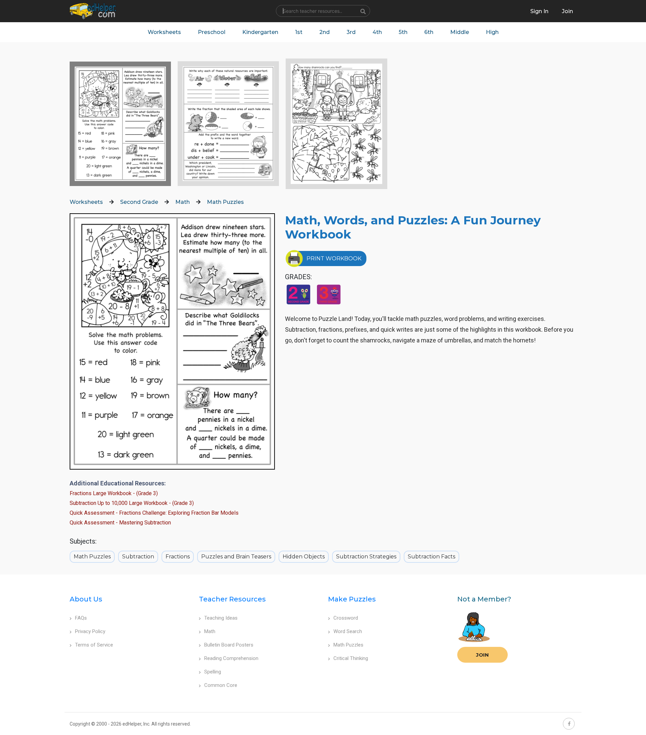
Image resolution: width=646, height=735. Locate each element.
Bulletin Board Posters (228, 645)
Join (482, 655)
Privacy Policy (90, 631)
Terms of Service (94, 645)
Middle (459, 32)
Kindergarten (260, 32)
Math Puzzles (225, 202)
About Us (86, 599)
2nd (324, 32)
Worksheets (164, 32)
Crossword (345, 618)
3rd (351, 32)
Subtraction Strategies (366, 556)
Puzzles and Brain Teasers (236, 556)
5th (403, 32)
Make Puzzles (352, 599)
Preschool (211, 32)
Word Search (347, 631)
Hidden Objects (304, 556)
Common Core (220, 685)
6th (428, 32)
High (492, 32)
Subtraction (138, 556)
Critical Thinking (350, 658)
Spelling (212, 672)
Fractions (178, 556)
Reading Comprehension (231, 658)
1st (298, 32)
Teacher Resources (232, 599)
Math (182, 202)
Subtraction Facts (431, 556)
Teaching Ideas (221, 618)
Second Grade (139, 202)
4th (377, 32)
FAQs (81, 618)
